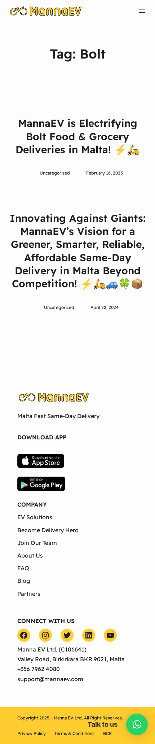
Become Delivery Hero (48, 530)
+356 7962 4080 (38, 668)
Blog (23, 580)
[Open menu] (142, 11)
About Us (30, 555)
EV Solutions (34, 517)
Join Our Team (37, 542)
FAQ (23, 568)
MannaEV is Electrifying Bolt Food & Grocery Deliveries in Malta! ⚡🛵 (77, 136)
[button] (137, 724)
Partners (28, 593)
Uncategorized (55, 173)
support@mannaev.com (50, 679)
